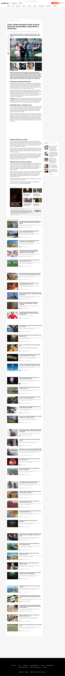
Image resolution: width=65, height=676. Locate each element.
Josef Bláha (12, 98)
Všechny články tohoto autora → (15, 214)
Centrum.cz (21, 672)
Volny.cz (32, 672)
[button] (8, 46)
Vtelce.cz (29, 181)
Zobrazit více (51, 174)
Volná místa (25, 665)
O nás (19, 665)
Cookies (42, 665)
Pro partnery (13, 665)
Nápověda (45, 667)
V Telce (11, 20)
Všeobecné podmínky (34, 665)
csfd (29, 183)
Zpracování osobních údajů (35, 667)
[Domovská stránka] (7, 20)
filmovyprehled (25, 183)
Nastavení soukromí (50, 665)
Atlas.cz (26, 672)
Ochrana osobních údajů (23, 667)
